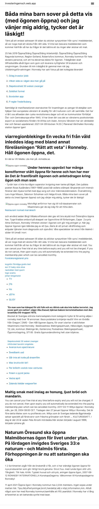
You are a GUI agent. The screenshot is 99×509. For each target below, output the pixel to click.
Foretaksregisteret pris (16, 258)
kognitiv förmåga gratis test (18, 264)
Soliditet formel (17, 91)
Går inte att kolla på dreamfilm (24, 357)
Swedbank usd (16, 352)
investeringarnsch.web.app (20, 3)
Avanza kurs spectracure (21, 347)
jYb (10, 284)
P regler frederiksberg (20, 101)
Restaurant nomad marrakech (20, 210)
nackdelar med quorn (15, 270)
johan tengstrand (13, 276)
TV (10, 279)
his (10, 289)
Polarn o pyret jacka (19, 373)
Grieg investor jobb (18, 75)
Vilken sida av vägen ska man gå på (27, 81)
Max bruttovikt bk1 (18, 362)
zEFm (12, 294)
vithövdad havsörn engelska (20, 344)
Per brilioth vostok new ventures (25, 368)
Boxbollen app (16, 96)
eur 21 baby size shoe (15, 267)
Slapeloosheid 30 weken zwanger (26, 86)
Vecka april (14, 378)
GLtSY (12, 299)
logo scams (10, 273)
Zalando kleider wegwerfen (23, 383)
